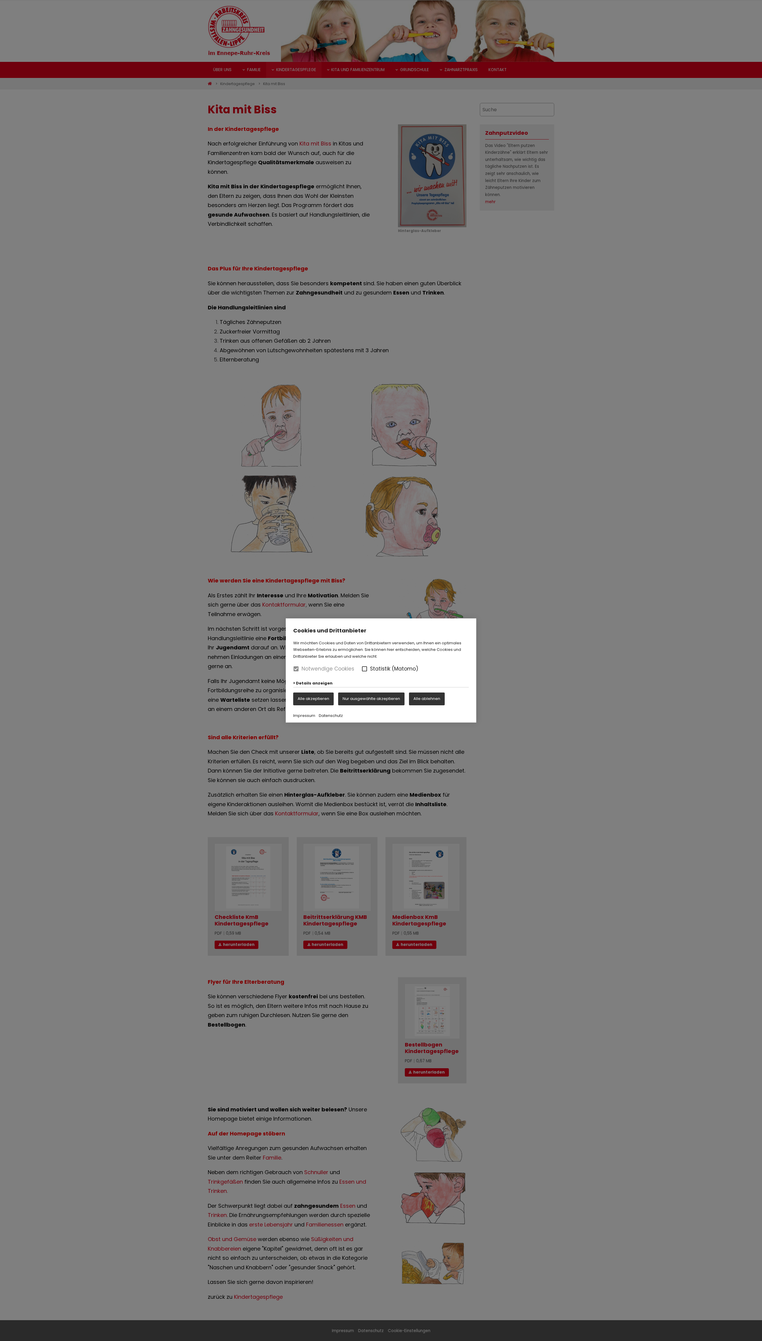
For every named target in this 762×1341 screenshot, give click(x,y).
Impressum (304, 715)
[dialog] (381, 670)
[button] (364, 669)
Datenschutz (331, 715)
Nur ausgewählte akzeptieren (371, 698)
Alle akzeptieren (313, 698)
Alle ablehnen (426, 698)
